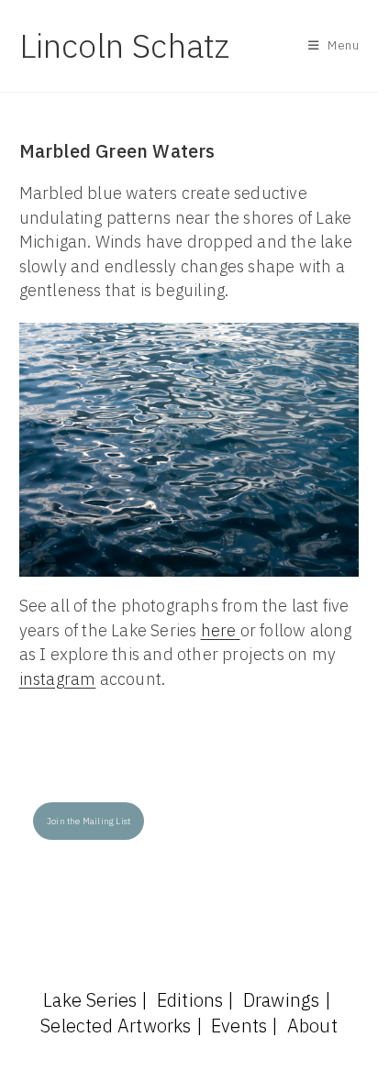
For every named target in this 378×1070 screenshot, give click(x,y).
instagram (57, 678)
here (220, 630)
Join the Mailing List (88, 821)
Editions (190, 999)
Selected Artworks (115, 1025)
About (312, 1025)
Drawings (281, 999)
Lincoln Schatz (124, 45)
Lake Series (90, 999)
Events (239, 1025)
